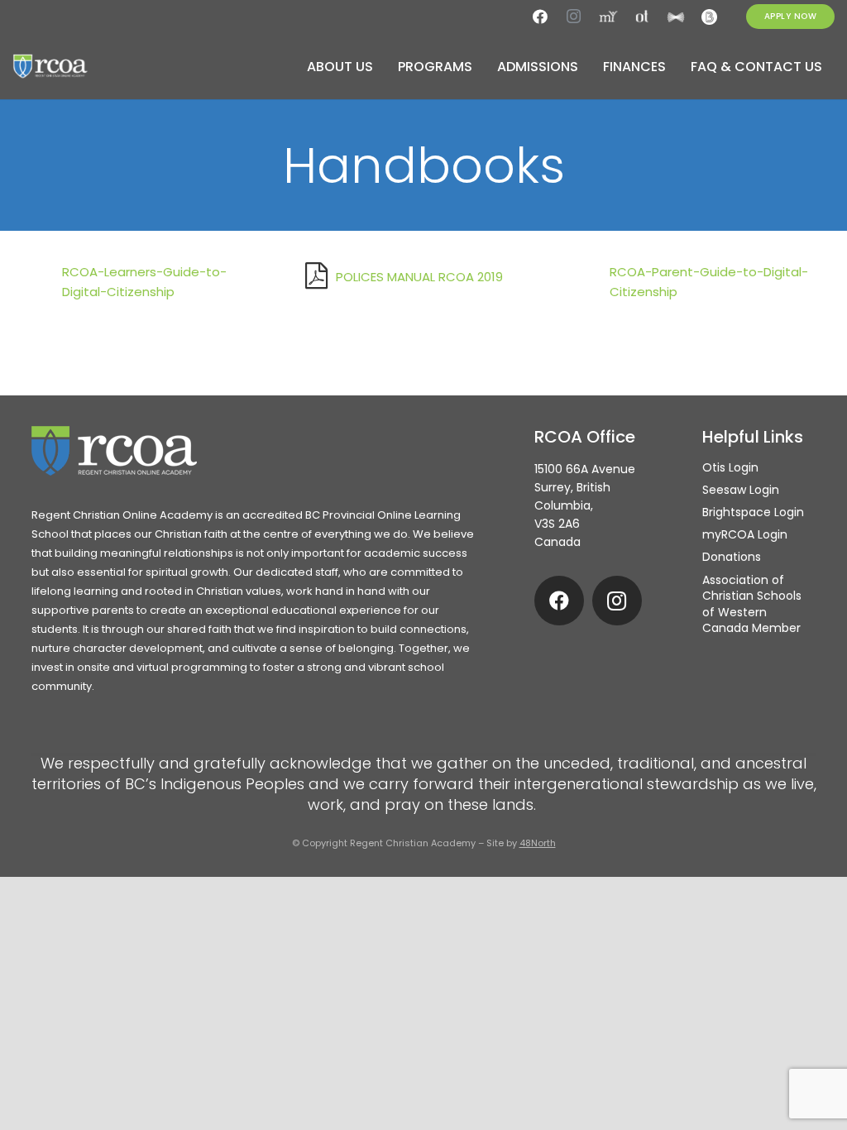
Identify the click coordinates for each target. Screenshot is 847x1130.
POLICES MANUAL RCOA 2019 (419, 276)
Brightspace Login (753, 512)
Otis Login (730, 467)
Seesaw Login (740, 489)
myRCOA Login (744, 534)
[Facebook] (540, 16)
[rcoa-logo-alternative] (50, 66)
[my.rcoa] (608, 16)
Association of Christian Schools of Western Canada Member (752, 604)
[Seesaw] (676, 16)
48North (537, 843)
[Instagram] (574, 16)
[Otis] (642, 16)
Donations (731, 556)
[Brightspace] (710, 16)
